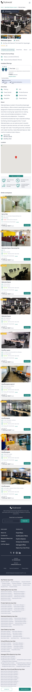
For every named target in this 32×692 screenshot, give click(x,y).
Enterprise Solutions (22, 542)
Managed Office (21, 545)
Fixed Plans (19, 533)
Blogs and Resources (7, 538)
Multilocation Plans (22, 536)
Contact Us (4, 535)
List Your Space (5, 544)
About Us (3, 533)
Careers (3, 541)
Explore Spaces (21, 539)
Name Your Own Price (22, 548)
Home (2, 7)
